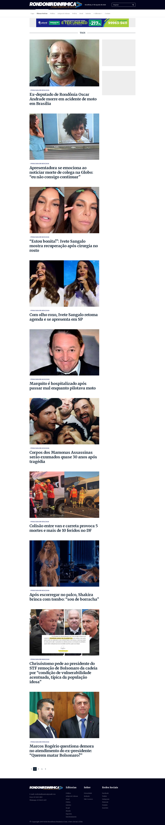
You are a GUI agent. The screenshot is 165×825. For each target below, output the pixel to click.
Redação (87, 796)
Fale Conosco (88, 799)
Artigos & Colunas (64, 13)
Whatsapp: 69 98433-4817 (38, 800)
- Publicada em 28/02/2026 (39, 310)
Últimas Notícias (42, 13)
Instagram (105, 799)
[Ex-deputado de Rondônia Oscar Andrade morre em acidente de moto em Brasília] (64, 62)
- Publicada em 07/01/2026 (39, 742)
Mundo (68, 811)
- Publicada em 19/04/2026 (39, 90)
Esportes (69, 814)
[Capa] (46, 788)
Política (52, 13)
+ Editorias (97, 13)
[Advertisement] (118, 52)
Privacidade (88, 793)
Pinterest (105, 802)
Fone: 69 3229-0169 (36, 797)
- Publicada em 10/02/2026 (39, 590)
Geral (81, 13)
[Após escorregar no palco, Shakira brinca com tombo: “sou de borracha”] (64, 563)
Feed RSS (105, 808)
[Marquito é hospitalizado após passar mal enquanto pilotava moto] (64, 352)
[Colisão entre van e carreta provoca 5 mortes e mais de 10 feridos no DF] (64, 494)
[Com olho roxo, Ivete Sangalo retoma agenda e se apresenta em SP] (64, 283)
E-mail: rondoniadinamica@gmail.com (42, 794)
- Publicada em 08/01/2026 (39, 659)
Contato (107, 13)
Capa (32, 13)
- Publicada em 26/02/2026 (39, 379)
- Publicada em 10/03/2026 (39, 237)
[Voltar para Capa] (56, 5)
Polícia (74, 13)
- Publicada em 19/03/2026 (39, 163)
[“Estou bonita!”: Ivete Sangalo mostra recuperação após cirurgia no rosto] (64, 210)
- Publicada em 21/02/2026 (39, 448)
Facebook (105, 793)
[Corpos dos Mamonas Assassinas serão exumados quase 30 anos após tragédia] (64, 421)
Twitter (104, 796)
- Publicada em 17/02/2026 (39, 521)
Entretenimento (71, 817)
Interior (88, 13)
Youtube (105, 805)
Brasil (68, 808)
